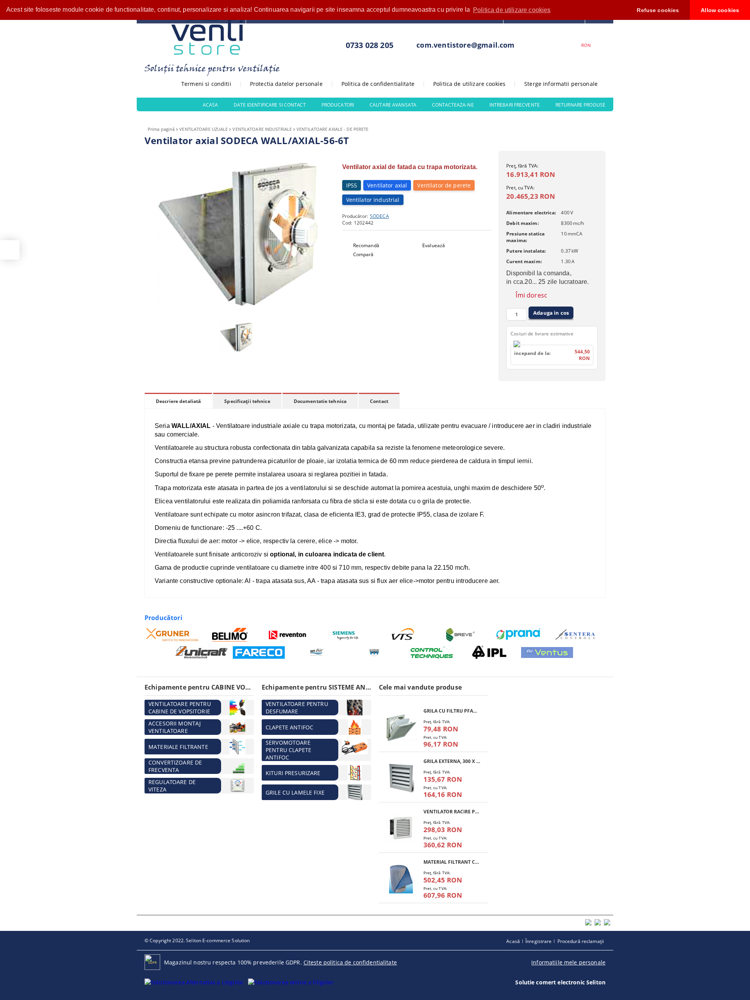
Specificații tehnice (247, 401)
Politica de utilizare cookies (469, 83)
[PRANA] (518, 635)
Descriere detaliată (178, 401)
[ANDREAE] (374, 652)
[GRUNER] (172, 634)
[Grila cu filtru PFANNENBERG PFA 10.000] (401, 727)
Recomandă (366, 245)
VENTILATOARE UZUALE (203, 129)
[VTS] (403, 635)
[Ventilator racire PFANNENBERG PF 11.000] (401, 828)
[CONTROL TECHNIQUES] (432, 652)
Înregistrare (538, 941)
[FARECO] (259, 652)
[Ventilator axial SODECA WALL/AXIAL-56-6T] (238, 312)
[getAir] (317, 652)
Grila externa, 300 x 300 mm (451, 761)
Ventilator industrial (373, 199)
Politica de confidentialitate (377, 83)
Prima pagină (161, 129)
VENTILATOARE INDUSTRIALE (262, 129)
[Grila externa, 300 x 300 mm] (401, 778)
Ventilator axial (387, 185)
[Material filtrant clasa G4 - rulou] (401, 878)
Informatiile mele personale (568, 962)
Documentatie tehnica (320, 401)
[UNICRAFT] (201, 652)
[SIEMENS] (345, 635)
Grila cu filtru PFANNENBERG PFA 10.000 (451, 711)
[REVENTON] (288, 635)
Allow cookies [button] (720, 10)
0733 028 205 (369, 45)
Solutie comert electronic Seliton (560, 982)
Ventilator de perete (444, 185)
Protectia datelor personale (286, 83)
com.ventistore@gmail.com (465, 45)
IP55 (351, 185)
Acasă (513, 941)
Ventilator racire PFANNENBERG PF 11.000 (451, 811)
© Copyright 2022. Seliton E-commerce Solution (197, 940)
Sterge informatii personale (561, 83)
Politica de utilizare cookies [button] (512, 10)
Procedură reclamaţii (580, 941)
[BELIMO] (230, 635)
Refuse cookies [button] (658, 10)
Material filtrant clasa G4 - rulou (451, 862)
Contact (379, 401)
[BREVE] (461, 635)
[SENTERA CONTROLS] (576, 635)
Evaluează (433, 245)
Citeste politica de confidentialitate (350, 962)
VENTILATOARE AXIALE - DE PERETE (332, 129)
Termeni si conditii (206, 83)
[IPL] (489, 652)
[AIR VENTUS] (547, 652)
